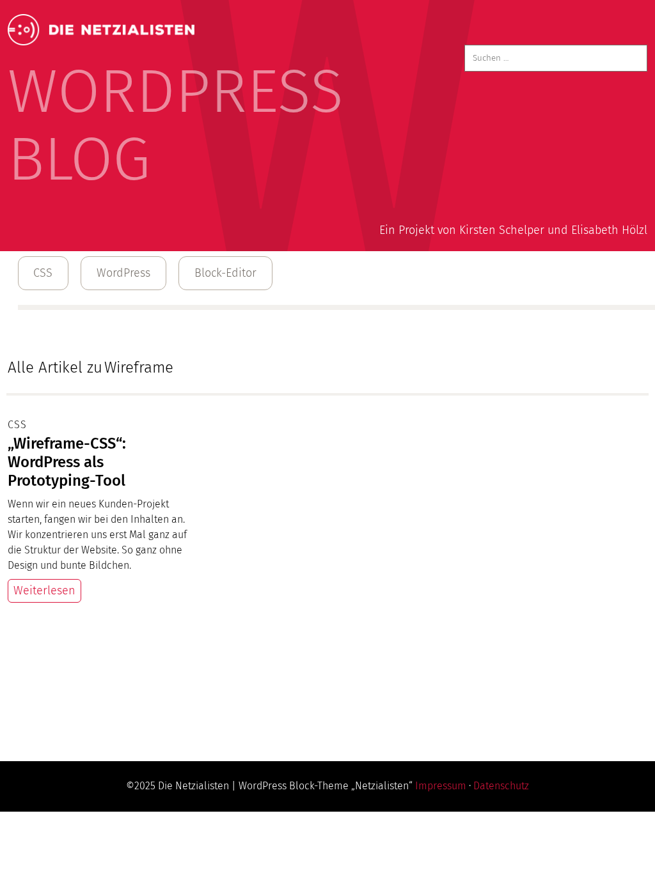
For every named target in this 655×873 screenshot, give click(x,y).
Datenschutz (501, 786)
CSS (42, 273)
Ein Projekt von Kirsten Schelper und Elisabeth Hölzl (513, 230)
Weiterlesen (44, 590)
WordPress (123, 273)
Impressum (440, 786)
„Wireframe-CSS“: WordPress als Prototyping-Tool (67, 462)
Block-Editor (225, 273)
